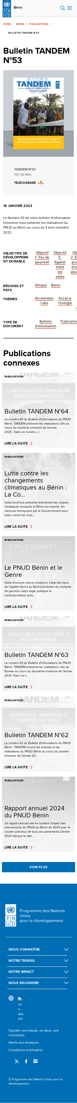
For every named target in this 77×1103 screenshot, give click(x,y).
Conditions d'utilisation (26, 1049)
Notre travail (22, 960)
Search (62, 8)
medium (35, 1061)
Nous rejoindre (24, 982)
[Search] (20, 1009)
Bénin (18, 7)
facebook (26, 1061)
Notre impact (21, 971)
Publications (38, 24)
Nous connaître (24, 949)
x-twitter (17, 1061)
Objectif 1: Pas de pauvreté (42, 257)
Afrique (41, 285)
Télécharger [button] (25, 183)
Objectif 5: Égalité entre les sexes (60, 264)
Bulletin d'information (45, 323)
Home (7, 24)
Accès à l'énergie (65, 300)
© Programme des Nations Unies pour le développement (35, 1081)
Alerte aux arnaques (23, 1042)
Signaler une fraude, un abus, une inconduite (34, 1033)
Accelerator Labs (44, 300)
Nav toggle (69, 8)
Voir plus (38, 867)
